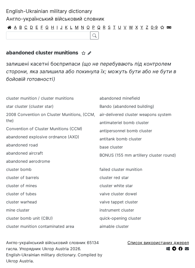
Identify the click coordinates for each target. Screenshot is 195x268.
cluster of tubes (21, 193)
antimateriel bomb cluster (124, 122)
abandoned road (22, 144)
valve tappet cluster (119, 201)
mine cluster (17, 210)
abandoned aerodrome (28, 161)
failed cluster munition (121, 169)
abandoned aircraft (24, 153)
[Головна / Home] (9, 27)
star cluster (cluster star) (30, 106)
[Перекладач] (169, 27)
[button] (84, 53)
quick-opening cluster (120, 218)
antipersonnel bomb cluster (126, 130)
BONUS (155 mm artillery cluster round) (138, 155)
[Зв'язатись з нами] (187, 248)
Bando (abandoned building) (127, 106)
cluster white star (116, 185)
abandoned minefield (120, 98)
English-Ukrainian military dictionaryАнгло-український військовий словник (55, 15)
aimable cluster (114, 226)
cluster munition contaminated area (40, 226)
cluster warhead (21, 201)
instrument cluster (117, 210)
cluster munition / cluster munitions (40, 98)
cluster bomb (18, 169)
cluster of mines (21, 185)
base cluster (111, 147)
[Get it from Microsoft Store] (168, 248)
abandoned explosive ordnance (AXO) (42, 136)
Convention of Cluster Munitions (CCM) (44, 128)
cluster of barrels (22, 177)
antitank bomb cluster (121, 138)
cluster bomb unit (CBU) (29, 218)
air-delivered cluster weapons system (135, 114)
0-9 (154, 27)
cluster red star (114, 177)
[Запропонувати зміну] (89, 53)
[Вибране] (162, 27)
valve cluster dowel (118, 193)
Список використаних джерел (158, 242)
